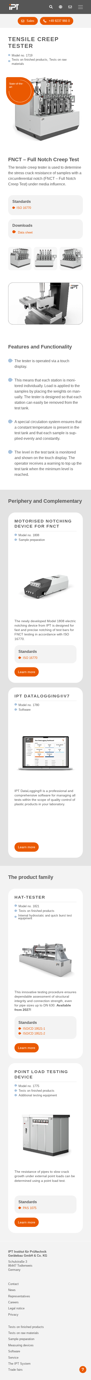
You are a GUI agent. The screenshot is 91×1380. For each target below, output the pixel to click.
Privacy (13, 1314)
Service (13, 1357)
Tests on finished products (26, 1327)
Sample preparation (21, 1339)
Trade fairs (15, 1369)
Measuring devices (21, 1345)
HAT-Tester (29, 897)
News (12, 1290)
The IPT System (19, 1363)
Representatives (19, 1296)
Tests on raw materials (23, 1333)
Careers (13, 1302)
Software (14, 1351)
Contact (13, 1284)
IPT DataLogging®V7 (42, 696)
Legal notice (16, 1308)
